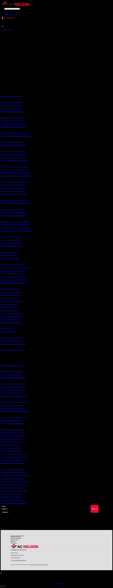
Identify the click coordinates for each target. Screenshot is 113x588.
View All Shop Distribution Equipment (13, 283)
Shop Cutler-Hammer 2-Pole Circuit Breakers (15, 225)
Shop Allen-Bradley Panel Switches (12, 316)
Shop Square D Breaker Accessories (12, 433)
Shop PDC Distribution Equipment (12, 274)
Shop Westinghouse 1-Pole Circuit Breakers (15, 167)
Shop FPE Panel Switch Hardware (11, 497)
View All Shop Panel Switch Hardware (13, 503)
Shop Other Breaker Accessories (11, 439)
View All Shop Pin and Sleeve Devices (13, 344)
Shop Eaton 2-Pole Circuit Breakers (12, 121)
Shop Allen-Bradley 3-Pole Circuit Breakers (14, 133)
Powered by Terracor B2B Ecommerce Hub (38, 564)
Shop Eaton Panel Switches (10, 304)
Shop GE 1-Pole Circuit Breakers (11, 237)
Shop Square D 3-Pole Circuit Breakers (13, 188)
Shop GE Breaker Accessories (10, 445)
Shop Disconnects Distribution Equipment (14, 280)
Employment (15, 509)
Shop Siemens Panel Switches (11, 295)
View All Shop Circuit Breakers (11, 96)
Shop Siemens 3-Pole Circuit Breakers (13, 157)
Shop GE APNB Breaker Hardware (11, 420)
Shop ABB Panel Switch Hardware (12, 478)
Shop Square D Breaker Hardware (11, 350)
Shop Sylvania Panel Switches (10, 289)
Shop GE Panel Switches (9, 307)
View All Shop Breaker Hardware (12, 365)
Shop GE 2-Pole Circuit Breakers (11, 240)
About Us (4, 509)
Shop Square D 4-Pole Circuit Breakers (13, 191)
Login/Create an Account (17, 536)
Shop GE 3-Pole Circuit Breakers (11, 243)
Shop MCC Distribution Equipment (12, 264)
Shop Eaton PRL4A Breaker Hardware (13, 387)
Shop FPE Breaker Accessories (11, 448)
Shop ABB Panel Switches (9, 319)
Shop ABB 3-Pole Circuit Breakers (12, 142)
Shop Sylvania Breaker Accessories (12, 430)
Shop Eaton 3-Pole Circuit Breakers (12, 124)
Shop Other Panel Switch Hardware (12, 488)
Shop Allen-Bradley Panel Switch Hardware (15, 475)
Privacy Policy (14, 540)
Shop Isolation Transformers (10, 252)
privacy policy (61, 583)
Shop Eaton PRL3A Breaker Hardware (13, 390)
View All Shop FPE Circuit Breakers (12, 112)
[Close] (2, 26)
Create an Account (10, 15)
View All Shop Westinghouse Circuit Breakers (16, 176)
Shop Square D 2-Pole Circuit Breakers (13, 185)
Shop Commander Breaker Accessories (14, 454)
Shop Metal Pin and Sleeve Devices (12, 341)
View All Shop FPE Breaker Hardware (13, 378)
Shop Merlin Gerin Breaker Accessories (13, 442)
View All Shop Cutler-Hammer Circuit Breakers (17, 231)
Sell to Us (94, 509)
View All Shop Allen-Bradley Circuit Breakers (16, 136)
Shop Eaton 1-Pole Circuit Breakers (12, 118)
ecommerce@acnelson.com (18, 560)
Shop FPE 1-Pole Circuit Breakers (11, 102)
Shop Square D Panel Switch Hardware (13, 472)
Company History (7, 509)
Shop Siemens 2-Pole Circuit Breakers (13, 154)
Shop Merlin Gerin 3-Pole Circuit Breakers (14, 200)
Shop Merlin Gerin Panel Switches (12, 301)
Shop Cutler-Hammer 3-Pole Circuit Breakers (15, 228)
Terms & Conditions (16, 538)
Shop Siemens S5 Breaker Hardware (12, 405)
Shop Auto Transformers (9, 255)
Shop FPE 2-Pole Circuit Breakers (11, 105)
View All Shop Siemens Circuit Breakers (14, 160)
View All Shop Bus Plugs (9, 332)
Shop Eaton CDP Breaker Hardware (12, 393)
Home (3, 506)
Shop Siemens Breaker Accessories (12, 436)
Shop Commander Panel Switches (12, 313)
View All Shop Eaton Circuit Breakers (13, 127)
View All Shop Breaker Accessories (12, 463)
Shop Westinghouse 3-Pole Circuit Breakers (15, 173)
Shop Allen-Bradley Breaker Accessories (14, 457)
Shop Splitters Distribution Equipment (13, 271)
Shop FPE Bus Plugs (7, 329)
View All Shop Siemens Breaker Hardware (15, 411)
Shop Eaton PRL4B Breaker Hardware (13, 384)
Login (6, 13)
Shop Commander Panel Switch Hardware (14, 482)
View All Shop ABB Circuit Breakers (13, 145)
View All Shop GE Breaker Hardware (13, 423)
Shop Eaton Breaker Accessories (11, 451)
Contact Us (5, 512)
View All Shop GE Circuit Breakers (12, 246)
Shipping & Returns (16, 536)
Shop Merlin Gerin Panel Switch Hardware (14, 491)
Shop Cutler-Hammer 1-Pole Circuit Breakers (15, 222)
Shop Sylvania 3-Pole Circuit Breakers (13, 212)
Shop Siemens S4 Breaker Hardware (12, 408)
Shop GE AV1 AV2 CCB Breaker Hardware (14, 417)
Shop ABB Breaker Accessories (11, 460)
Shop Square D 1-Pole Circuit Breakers (13, 182)
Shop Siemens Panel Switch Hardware (13, 485)
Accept (3, 586)
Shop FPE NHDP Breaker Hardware (12, 371)
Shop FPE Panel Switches (9, 310)
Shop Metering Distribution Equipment (13, 277)
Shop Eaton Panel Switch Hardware (12, 500)
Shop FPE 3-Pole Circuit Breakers (11, 109)
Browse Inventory (7, 30)
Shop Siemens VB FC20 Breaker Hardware (14, 402)
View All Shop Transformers (10, 258)
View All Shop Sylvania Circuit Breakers (14, 216)
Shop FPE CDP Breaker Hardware (11, 375)
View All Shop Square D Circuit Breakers (14, 194)
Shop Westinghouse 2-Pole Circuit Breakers (15, 170)
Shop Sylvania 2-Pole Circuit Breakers (13, 209)
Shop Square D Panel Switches (11, 292)
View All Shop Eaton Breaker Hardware (14, 396)
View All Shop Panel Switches (11, 323)
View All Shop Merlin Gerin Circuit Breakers (15, 203)
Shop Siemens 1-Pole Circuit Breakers (13, 151)
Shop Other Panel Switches (10, 298)
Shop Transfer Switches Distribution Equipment (16, 268)
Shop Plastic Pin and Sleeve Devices (12, 338)
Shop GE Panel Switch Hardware (11, 494)
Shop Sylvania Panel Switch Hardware (13, 469)
